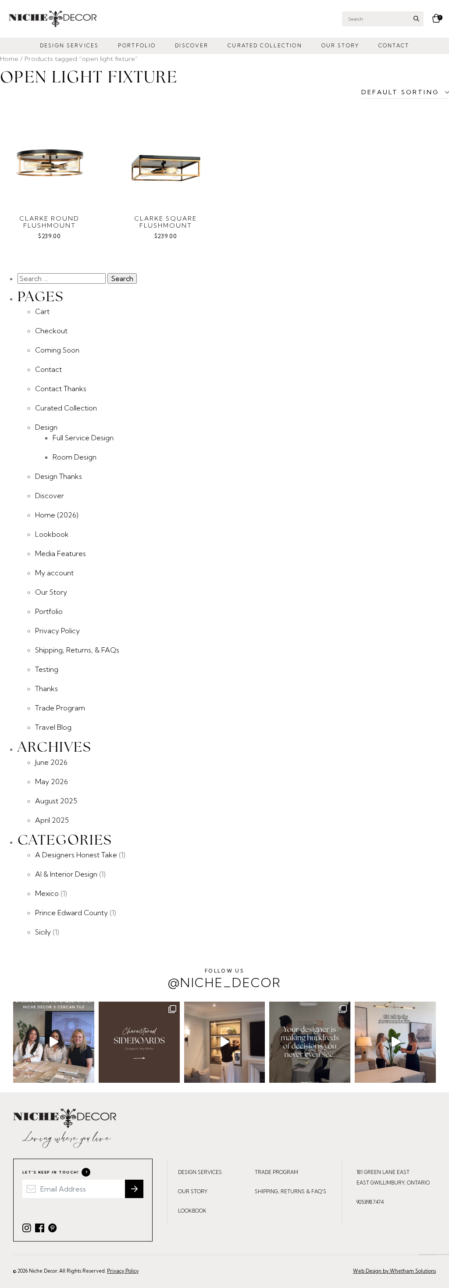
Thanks (46, 688)
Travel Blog (53, 727)
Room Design (74, 457)
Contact (393, 46)
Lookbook (52, 534)
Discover (191, 46)
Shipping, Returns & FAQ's (290, 1191)
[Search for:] (62, 278)
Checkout (51, 330)
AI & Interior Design (66, 874)
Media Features (60, 553)
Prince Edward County (71, 912)
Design (46, 427)
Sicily (43, 932)
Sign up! (134, 1189)
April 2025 (52, 820)
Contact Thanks (60, 388)
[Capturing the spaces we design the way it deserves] (224, 1042)
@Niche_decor (224, 979)
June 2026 (51, 762)
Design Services (69, 46)
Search (416, 18)
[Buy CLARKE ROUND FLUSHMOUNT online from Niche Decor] (49, 156)
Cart (42, 311)
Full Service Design (83, 437)
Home (9, 58)
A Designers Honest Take (76, 854)
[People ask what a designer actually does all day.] (309, 1042)
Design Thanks (58, 476)
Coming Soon (57, 350)
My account (54, 572)
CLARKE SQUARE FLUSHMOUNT (165, 221)
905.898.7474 (370, 1202)
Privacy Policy (57, 630)
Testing (46, 669)
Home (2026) (56, 514)
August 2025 (56, 800)
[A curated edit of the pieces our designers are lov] (139, 1042)
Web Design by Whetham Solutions (394, 1271)
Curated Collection (265, 46)
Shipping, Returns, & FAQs (77, 650)
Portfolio (137, 46)
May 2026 (51, 781)
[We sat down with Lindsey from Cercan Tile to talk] (53, 1042)
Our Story (340, 46)
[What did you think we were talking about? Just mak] (395, 1042)
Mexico (47, 893)
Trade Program (60, 707)
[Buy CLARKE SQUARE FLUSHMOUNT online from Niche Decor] (165, 156)
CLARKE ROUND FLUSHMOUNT (49, 221)
